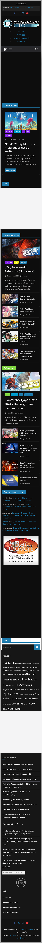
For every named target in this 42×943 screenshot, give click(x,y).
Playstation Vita (9, 689)
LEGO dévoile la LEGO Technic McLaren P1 (27, 322)
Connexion (6, 898)
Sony (36, 689)
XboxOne (8, 135)
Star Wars (21, 694)
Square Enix (10, 694)
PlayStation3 (9, 685)
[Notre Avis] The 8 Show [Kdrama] (15, 800)
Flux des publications (10, 903)
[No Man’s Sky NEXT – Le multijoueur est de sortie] (21, 121)
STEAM (27, 694)
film (11, 671)
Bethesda (11, 667)
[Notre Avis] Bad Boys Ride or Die (15, 809)
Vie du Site (28, 395)
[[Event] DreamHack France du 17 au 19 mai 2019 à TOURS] (10, 467)
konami (10, 674)
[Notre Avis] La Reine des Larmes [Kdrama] (19, 804)
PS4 (28, 131)
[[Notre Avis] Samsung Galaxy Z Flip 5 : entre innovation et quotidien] (10, 339)
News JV (17, 131)
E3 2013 (35, 667)
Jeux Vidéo (9, 131)
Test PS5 (23, 262)
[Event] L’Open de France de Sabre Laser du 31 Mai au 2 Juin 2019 (28, 449)
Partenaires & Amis (21, 38)
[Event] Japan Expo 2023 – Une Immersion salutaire (28, 432)
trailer (5, 698)
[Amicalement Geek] (5, 49)
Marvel (23, 674)
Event (7, 395)
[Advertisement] (21, 74)
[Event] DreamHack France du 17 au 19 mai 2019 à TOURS (27, 465)
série (32, 694)
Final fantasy (17, 671)
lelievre (5, 522)
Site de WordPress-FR (10, 912)
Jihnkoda (21, 139)
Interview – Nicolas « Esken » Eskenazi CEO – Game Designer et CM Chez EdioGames (19, 515)
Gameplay (24, 671)
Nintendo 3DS (9, 679)
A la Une (11, 663)
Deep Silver (28, 667)
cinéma (16, 667)
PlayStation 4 (23, 685)
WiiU (27, 704)
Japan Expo (31, 671)
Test (16, 262)
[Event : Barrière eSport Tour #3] (10, 480)
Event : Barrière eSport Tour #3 (28, 479)
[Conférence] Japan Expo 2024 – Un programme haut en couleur (21, 404)
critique (21, 667)
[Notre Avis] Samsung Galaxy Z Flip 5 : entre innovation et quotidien (27, 337)
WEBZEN (17, 704)
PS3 (18, 689)
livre (14, 674)
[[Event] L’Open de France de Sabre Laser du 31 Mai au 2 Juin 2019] (10, 451)
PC (23, 131)
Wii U (23, 704)
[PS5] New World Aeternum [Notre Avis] (19, 269)
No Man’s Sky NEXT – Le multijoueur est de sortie (20, 147)
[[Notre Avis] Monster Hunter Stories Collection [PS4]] (10, 355)
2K (3, 663)
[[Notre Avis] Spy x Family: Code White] (10, 311)
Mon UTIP (21, 41)
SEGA (31, 690)
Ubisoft (14, 698)
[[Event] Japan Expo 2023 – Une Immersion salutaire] (10, 434)
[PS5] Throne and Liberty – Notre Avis (27, 297)
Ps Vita (27, 690)
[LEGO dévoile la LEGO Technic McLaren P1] (10, 324)
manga (18, 674)
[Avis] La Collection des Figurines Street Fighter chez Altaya (19, 506)
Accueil (21, 31)
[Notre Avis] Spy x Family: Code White (26, 310)
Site (21, 395)
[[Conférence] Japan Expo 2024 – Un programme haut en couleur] (20, 381)
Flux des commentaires (11, 907)
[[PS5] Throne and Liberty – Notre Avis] (10, 299)
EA (3, 670)
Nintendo (31, 674)
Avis (20, 663)
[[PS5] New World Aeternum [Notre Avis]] (20, 249)
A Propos (21, 35)
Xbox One (14, 709)
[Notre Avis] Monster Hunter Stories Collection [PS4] (27, 353)
